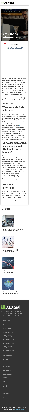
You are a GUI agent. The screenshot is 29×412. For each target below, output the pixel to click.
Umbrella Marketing (19, 409)
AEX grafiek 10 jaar (8, 339)
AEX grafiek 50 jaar (8, 347)
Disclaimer (6, 325)
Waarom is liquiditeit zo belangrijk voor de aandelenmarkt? (14, 292)
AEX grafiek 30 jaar (8, 343)
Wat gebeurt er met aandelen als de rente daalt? (13, 271)
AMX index (6, 363)
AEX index (6, 359)
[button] (26, 2)
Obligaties (6, 393)
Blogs (4, 381)
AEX (20, 126)
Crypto (5, 378)
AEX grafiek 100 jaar (9, 350)
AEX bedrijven (7, 366)
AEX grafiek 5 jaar (8, 336)
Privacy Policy (7, 328)
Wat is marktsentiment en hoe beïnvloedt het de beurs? (13, 229)
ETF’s (4, 397)
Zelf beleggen (7, 370)
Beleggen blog (7, 374)
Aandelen (6, 390)
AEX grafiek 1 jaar (8, 332)
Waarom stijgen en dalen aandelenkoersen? (11, 250)
